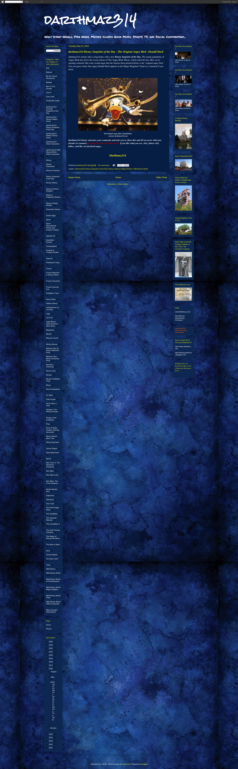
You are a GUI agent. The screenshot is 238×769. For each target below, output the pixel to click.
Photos (49, 629)
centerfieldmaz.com (182, 312)
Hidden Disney (52, 303)
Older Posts (161, 177)
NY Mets (49, 395)
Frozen (49, 269)
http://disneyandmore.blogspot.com (183, 354)
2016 (51, 669)
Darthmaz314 (117, 155)
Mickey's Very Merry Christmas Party (52, 358)
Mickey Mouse (51, 344)
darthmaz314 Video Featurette (52, 143)
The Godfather (52, 514)
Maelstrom (50, 330)
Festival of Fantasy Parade (52, 251)
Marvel (48, 334)
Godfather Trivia (52, 293)
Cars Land (50, 97)
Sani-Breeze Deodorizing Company (180, 318)
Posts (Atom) (123, 184)
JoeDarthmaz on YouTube (52, 308)
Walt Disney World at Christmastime (53, 580)
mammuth (126, 764)
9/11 (47, 68)
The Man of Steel (53, 544)
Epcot (48, 220)
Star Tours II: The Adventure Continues (53, 465)
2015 (51, 734)
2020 (51, 655)
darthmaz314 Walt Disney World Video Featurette (53, 152)
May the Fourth (52, 338)
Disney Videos (51, 183)
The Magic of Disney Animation (53, 537)
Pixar (48, 424)
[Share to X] (123, 165)
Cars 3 (48, 92)
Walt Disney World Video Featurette (53, 603)
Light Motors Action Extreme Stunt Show (52, 324)
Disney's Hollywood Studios (53, 196)
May (52, 677)
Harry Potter (51, 299)
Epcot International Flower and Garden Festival (52, 227)
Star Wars (50, 471)
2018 (51, 662)
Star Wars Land (52, 475)
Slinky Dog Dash (52, 442)
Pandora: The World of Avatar (52, 411)
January (53, 728)
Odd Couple (51, 399)
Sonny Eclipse (51, 448)
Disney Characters (50, 165)
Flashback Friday (53, 263)
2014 (51, 738)
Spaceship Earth (52, 453)
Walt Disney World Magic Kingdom (53, 588)
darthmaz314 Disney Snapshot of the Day (91, 169)
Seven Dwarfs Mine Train (51, 437)
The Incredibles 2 (53, 524)
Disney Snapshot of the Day (52, 178)
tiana (48, 551)
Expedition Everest (50, 241)
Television (50, 500)
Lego (48, 314)
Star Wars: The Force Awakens (52, 482)
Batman (49, 72)
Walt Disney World (141, 169)
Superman (50, 495)
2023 (51, 645)
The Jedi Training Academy (53, 531)
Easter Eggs (51, 215)
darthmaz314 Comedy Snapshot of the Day (52, 110)
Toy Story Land (52, 559)
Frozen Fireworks (53, 281)
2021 (51, 652)
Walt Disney (50, 569)
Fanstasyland (51, 246)
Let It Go (49, 318)
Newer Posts (74, 177)
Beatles (49, 82)
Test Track (50, 504)
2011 (51, 748)
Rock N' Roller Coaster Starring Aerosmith (52, 430)
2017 (51, 665)
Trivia (48, 565)
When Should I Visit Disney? (52, 611)
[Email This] (118, 165)
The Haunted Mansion (51, 519)
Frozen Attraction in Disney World (53, 274)
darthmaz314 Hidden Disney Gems (52, 136)
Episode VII (50, 236)
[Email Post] (114, 165)
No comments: (104, 165)
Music (48, 385)
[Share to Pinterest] (128, 165)
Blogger (144, 764)
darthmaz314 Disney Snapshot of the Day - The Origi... (52, 701)
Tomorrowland (51, 555)
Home (118, 177)
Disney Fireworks (53, 170)
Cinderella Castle (53, 101)
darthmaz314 (90, 20)
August (53, 672)
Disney (110, 169)
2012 (51, 744)
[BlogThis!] (120, 165)
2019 (51, 658)
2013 (51, 741)
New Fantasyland (53, 389)
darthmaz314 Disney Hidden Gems (52, 119)
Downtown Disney (53, 209)
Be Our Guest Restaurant (51, 77)
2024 (51, 642)
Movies (49, 375)
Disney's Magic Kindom (123, 169)
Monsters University (50, 366)
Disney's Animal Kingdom (52, 190)
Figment (49, 258)
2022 (51, 648)
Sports (48, 459)
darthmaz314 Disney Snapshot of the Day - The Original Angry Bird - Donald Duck (116, 51)
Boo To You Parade (50, 87)
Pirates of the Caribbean (51, 419)
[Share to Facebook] (125, 165)
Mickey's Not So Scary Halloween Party (52, 350)
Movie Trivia (51, 371)
